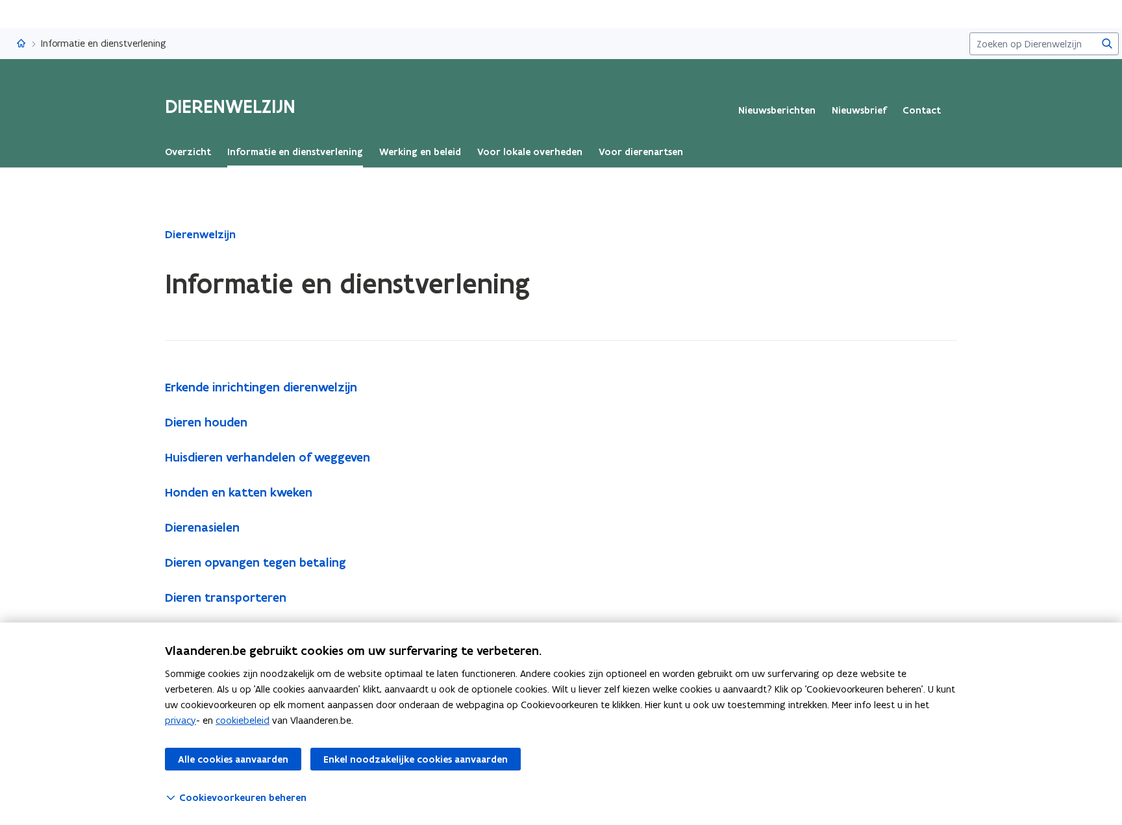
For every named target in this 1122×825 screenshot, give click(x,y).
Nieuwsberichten (777, 110)
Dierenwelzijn (200, 234)
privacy (180, 720)
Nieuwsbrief (859, 110)
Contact (922, 110)
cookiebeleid (242, 720)
